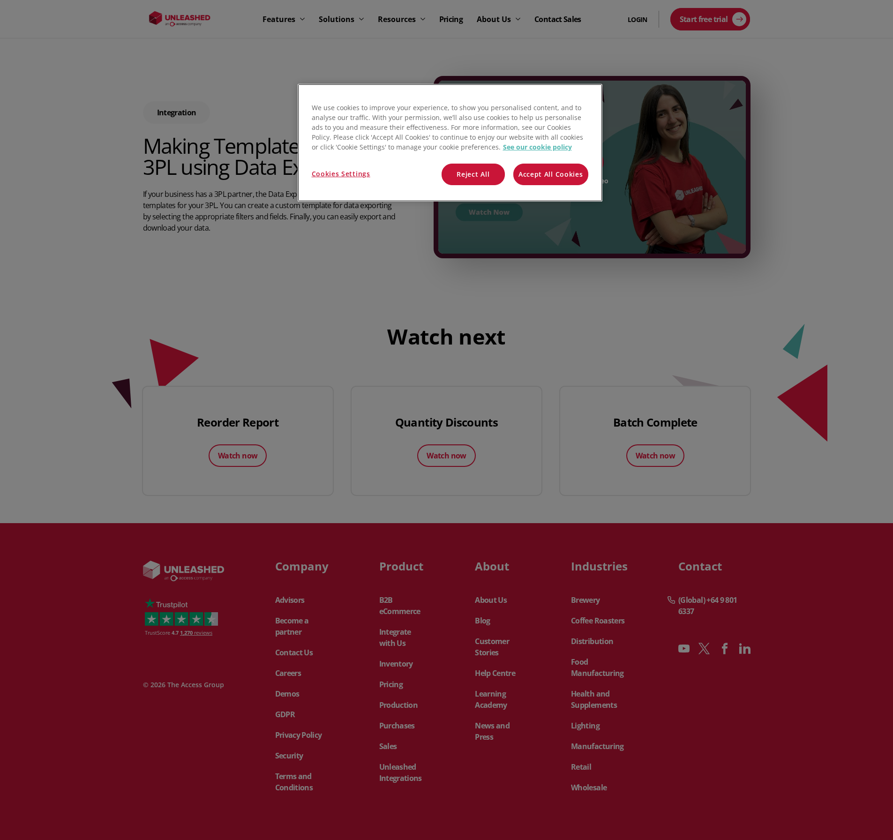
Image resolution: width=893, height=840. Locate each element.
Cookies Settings (341, 173)
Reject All (473, 174)
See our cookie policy (537, 146)
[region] (450, 143)
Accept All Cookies (550, 174)
